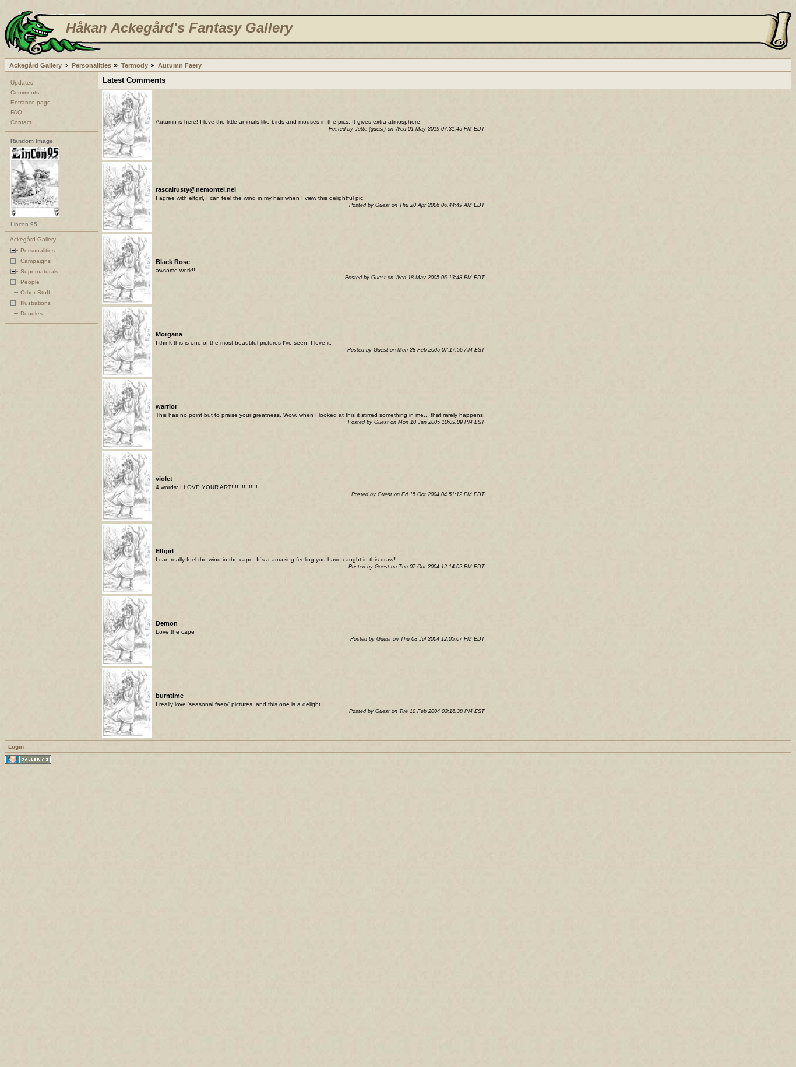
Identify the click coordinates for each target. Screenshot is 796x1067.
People (30, 282)
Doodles (31, 313)
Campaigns (35, 261)
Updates (21, 82)
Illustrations (35, 303)
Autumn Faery (180, 65)
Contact (20, 122)
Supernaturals (39, 271)
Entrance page (30, 102)
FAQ (16, 112)
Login (16, 746)
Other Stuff (35, 292)
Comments (24, 92)
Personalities (91, 65)
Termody (134, 65)
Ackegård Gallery (35, 65)
